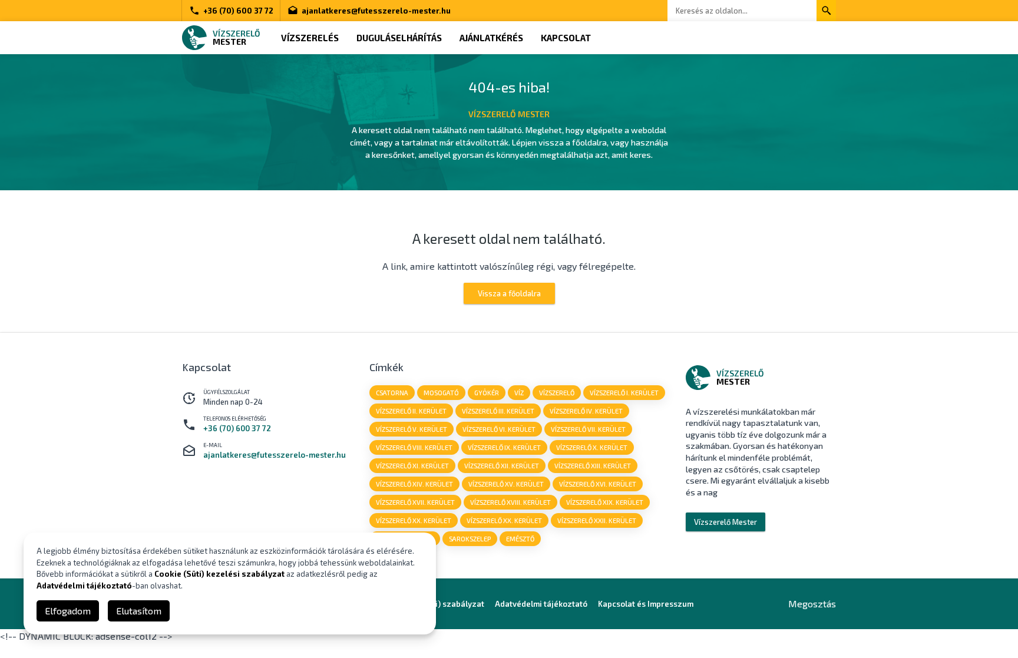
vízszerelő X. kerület (591, 447)
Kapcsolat (566, 37)
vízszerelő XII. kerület (501, 465)
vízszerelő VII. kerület (588, 429)
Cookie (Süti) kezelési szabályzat (219, 573)
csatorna (392, 392)
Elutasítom (138, 610)
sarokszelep (470, 539)
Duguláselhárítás (399, 37)
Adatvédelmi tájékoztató (541, 604)
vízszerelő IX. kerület (504, 447)
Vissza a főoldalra (509, 293)
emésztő (520, 539)
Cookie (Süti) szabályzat (438, 604)
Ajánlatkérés (491, 37)
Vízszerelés (310, 37)
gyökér (486, 392)
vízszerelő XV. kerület (506, 484)
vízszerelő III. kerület (498, 411)
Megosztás (812, 603)
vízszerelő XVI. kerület (597, 484)
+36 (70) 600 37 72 (238, 10)
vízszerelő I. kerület (624, 392)
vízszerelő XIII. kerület (592, 465)
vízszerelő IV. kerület (586, 411)
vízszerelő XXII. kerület (596, 520)
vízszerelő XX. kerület (413, 520)
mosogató (441, 392)
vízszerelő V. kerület (411, 429)
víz (519, 392)
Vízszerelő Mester (725, 522)
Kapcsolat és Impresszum (645, 604)
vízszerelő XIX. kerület (604, 502)
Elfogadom (68, 610)
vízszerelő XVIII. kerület (510, 502)
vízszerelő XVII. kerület (415, 502)
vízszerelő (556, 392)
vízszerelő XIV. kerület (414, 484)
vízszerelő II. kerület (411, 411)
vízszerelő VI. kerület (499, 429)
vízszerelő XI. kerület (412, 465)
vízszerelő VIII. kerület (414, 447)
